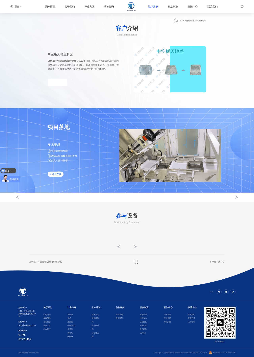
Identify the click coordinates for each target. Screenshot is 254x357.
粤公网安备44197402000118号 (223, 353)
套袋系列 (119, 318)
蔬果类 (70, 322)
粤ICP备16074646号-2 (198, 352)
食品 (69, 318)
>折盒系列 (192, 20)
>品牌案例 (184, 20)
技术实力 (143, 318)
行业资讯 (167, 318)
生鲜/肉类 (71, 325)
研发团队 (143, 322)
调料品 (70, 333)
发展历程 (47, 318)
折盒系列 (119, 314)
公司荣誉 (47, 322)
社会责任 (47, 329)
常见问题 (167, 322)
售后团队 (143, 329)
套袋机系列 (95, 327)
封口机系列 (95, 335)
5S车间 (143, 333)
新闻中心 (193, 6)
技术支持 (35, 352)
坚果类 (70, 329)
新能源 (70, 314)
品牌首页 (50, 6)
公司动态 (167, 314)
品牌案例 (153, 6)
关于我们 (69, 6)
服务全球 (143, 314)
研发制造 (173, 6)
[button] (17, 197)
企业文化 (47, 325)
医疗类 (70, 336)
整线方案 (95, 314)
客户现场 (109, 6)
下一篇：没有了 (217, 262)
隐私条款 (28, 352)
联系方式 (191, 318)
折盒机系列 (95, 320)
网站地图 (21, 352)
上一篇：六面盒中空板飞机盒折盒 (45, 262)
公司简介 (47, 314)
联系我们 (212, 6)
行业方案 (89, 6)
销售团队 (143, 325)
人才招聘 (191, 322)
